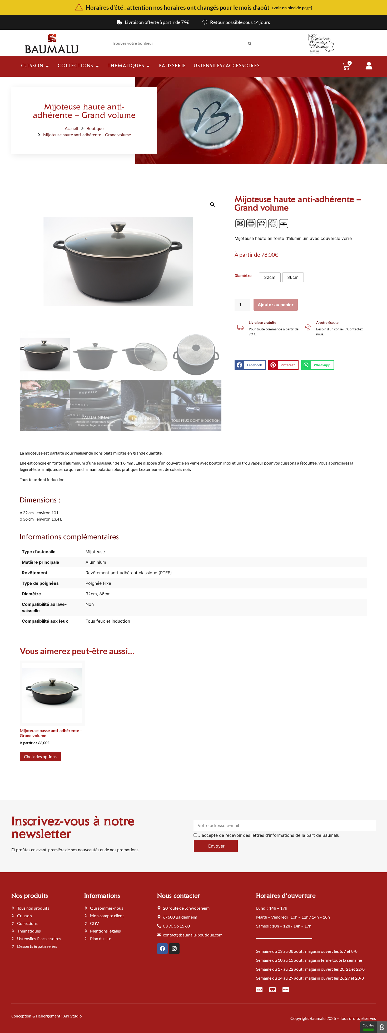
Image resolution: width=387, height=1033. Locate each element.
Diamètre (243, 276)
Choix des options (40, 756)
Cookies (368, 1025)
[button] (212, 204)
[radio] (269, 277)
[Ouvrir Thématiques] (148, 66)
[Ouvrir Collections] (97, 66)
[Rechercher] (249, 43)
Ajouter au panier (276, 304)
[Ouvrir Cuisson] (47, 66)
